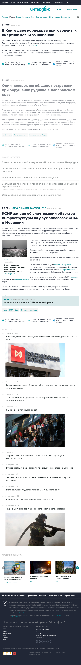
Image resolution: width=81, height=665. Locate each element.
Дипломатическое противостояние (63, 577)
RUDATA (38, 633)
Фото (70, 17)
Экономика (26, 17)
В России (12, 17)
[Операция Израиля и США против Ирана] (14, 575)
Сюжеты (64, 17)
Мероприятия (69, 596)
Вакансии (42, 596)
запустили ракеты (68, 270)
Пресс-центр (32, 596)
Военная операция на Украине (39, 577)
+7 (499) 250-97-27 (14, 617)
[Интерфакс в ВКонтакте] (43, 641)
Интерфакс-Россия (46, 2)
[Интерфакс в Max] (49, 641)
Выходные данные (34, 654)
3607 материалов (10, 583)
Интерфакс (40, 9)
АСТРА (5, 639)
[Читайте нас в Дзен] (37, 641)
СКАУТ (5, 635)
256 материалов (61, 582)
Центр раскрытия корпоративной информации (46, 636)
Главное (5, 17)
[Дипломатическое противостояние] (65, 574)
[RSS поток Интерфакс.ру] (46, 641)
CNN (35, 46)
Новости (57, 17)
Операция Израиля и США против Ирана (28, 208)
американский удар (22, 279)
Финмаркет (59, 2)
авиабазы (33, 310)
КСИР (11, 310)
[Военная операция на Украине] (40, 574)
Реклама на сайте (55, 596)
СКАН (37, 631)
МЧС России (7, 135)
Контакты (6, 596)
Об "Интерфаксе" (23, 2)
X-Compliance (7, 633)
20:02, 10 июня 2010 (17, 25)
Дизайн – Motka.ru (61, 652)
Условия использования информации (40, 652)
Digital (51, 17)
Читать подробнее (15, 269)
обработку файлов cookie (25, 612)
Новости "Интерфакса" (43, 629)
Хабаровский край (20, 135)
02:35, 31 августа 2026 (54, 208)
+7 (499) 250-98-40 (59, 615)
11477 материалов (36, 582)
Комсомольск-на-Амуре (38, 135)
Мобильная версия (8, 2)
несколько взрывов (62, 265)
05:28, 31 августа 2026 (18, 80)
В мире (18, 17)
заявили (74, 277)
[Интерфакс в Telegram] (40, 641)
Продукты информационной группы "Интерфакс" (34, 622)
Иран (5, 310)
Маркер (5, 637)
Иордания (24, 310)
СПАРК (5, 631)
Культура (39, 17)
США (16, 310)
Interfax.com (34, 2)
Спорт (33, 17)
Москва (45, 17)
